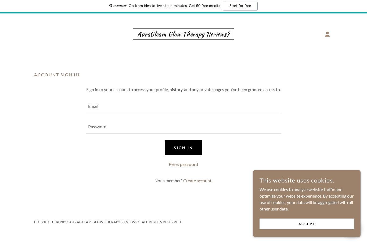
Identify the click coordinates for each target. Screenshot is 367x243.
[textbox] (183, 106)
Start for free (240, 6)
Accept (306, 224)
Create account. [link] (197, 180)
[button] (327, 34)
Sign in (183, 147)
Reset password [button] (183, 164)
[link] (183, 34)
